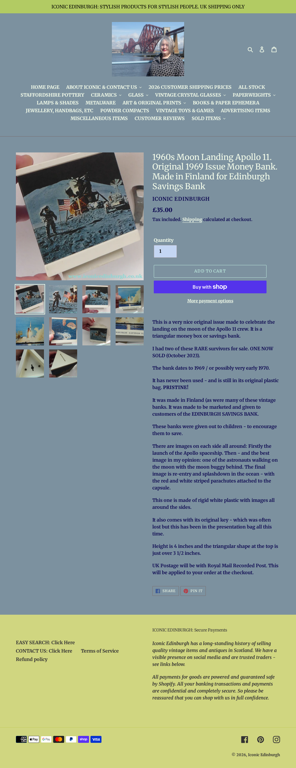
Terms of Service (100, 651)
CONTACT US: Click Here (44, 651)
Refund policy (31, 659)
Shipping (192, 219)
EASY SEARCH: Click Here (45, 642)
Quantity (163, 240)
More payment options (210, 300)
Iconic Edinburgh (264, 754)
